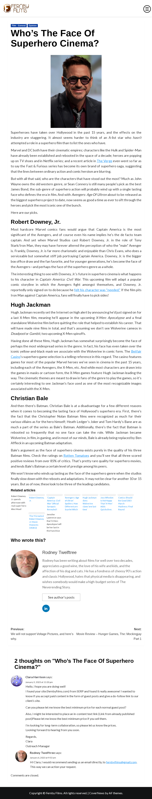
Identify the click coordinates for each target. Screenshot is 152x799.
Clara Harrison (35, 677)
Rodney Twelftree (59, 552)
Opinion (33, 25)
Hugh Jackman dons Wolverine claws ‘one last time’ (90, 503)
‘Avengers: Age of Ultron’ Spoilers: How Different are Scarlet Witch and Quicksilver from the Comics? (72, 503)
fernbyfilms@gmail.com (121, 762)
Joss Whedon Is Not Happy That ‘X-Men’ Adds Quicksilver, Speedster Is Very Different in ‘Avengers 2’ (107, 503)
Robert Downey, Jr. (36, 499)
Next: (108, 634)
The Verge (104, 161)
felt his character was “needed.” (97, 290)
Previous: (42, 634)
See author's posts (61, 597)
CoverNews (96, 793)
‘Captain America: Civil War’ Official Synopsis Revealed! (53, 503)
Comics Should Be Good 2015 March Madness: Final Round (125, 503)
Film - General (19, 25)
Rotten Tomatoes (76, 455)
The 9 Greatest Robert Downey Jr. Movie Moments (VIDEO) (36, 522)
